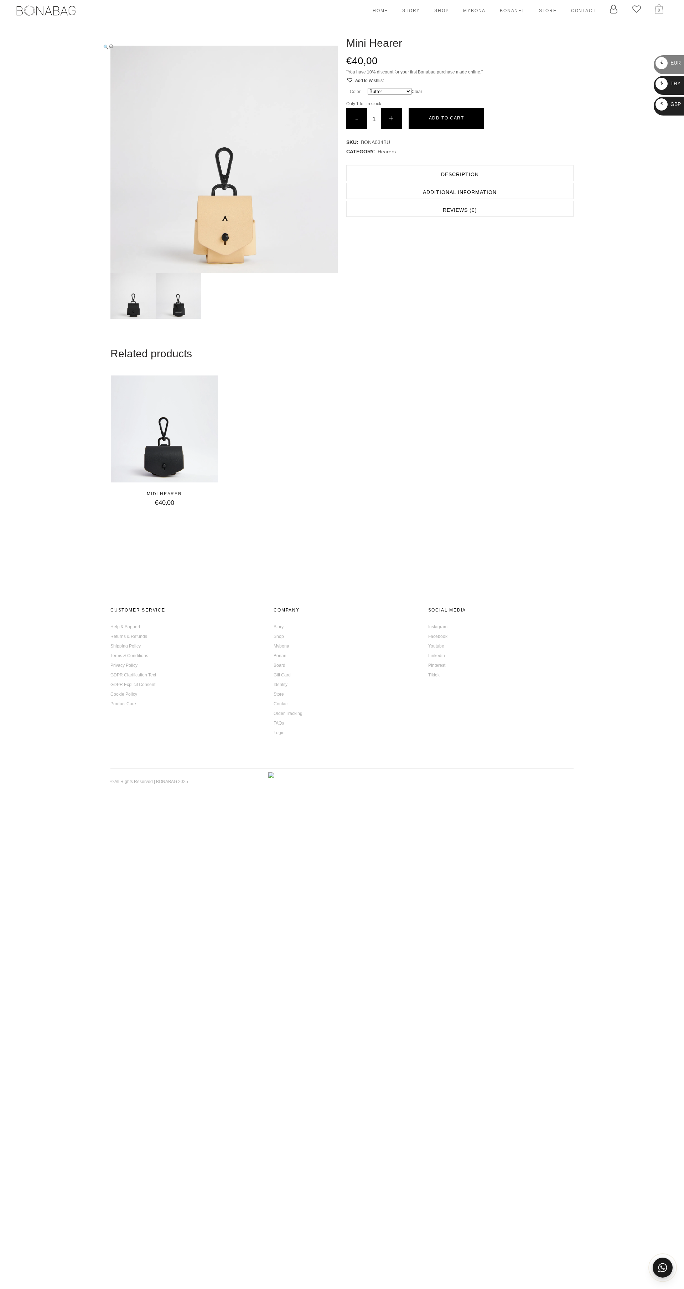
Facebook (437, 636)
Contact (281, 703)
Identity (280, 684)
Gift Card (282, 674)
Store (279, 694)
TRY (670, 83)
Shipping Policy (125, 646)
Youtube (436, 646)
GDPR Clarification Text (133, 674)
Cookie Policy (123, 694)
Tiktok (434, 674)
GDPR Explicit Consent (132, 684)
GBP (670, 104)
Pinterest (436, 665)
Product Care (123, 703)
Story (279, 626)
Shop (279, 636)
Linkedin (436, 655)
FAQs (279, 723)
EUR (670, 63)
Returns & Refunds (128, 636)
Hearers (387, 151)
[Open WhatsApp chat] (663, 1268)
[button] (217, 47)
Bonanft (281, 655)
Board (279, 665)
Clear (416, 91)
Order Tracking (288, 713)
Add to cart (446, 118)
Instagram (437, 626)
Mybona (281, 646)
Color (355, 91)
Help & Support (125, 626)
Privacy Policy (124, 665)
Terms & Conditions (129, 655)
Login (279, 732)
